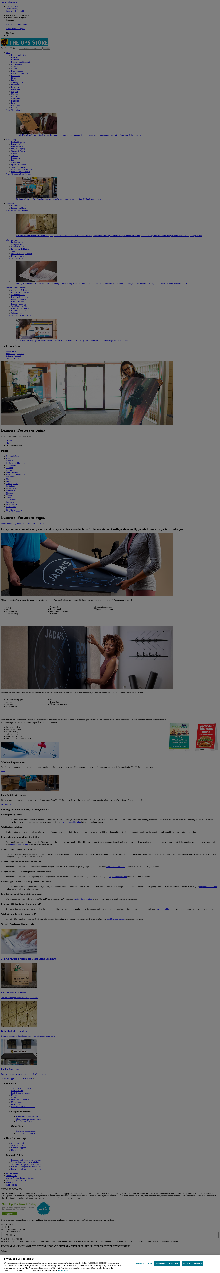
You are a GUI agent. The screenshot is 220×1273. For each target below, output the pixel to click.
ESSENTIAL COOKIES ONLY (167, 1264)
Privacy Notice (63, 1270)
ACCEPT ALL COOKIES (192, 1264)
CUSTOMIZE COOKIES (143, 1264)
